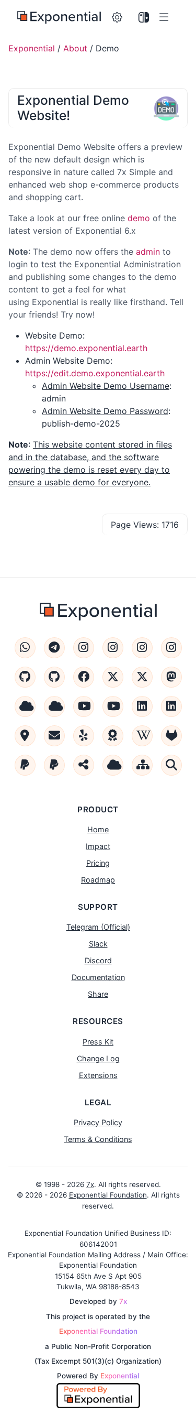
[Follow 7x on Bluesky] (54, 706)
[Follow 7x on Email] (54, 735)
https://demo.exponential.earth (86, 348)
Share (98, 993)
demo (139, 218)
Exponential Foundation (108, 1195)
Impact (98, 846)
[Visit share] (83, 765)
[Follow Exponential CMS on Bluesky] (25, 706)
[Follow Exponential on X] (112, 677)
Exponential (31, 48)
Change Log (98, 1058)
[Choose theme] (144, 17)
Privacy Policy (98, 1122)
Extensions (98, 1075)
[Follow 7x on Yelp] (83, 735)
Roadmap (98, 879)
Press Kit (98, 1041)
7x (90, 1184)
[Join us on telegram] (54, 647)
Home (98, 829)
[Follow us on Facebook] (83, 677)
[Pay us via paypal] (25, 765)
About (75, 48)
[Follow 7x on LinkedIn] (142, 706)
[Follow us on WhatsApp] (25, 647)
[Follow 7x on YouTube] (112, 706)
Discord (98, 960)
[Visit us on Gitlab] (171, 735)
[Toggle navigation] (166, 17)
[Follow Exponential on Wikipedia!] (142, 735)
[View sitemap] (142, 765)
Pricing (98, 862)
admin (148, 251)
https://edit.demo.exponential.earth (95, 373)
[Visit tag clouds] (112, 765)
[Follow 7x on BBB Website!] (112, 735)
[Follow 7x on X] (142, 677)
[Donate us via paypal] (54, 765)
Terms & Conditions (98, 1139)
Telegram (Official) (98, 926)
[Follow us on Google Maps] (25, 735)
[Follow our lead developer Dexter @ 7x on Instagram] (171, 647)
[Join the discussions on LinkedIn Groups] (171, 706)
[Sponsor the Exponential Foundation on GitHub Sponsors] (25, 677)
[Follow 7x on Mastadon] (171, 677)
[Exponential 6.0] (59, 17)
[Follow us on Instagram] (83, 647)
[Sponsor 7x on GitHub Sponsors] (54, 677)
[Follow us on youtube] (83, 706)
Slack (98, 943)
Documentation (98, 977)
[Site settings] (117, 17)
